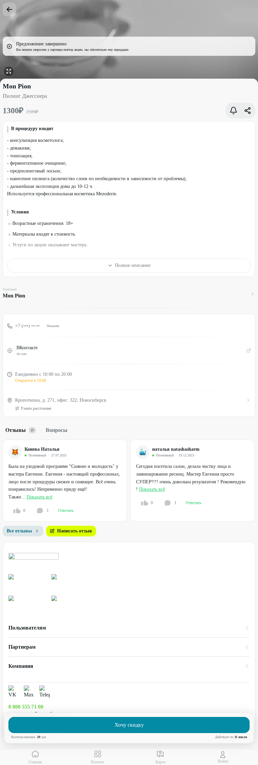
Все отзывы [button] (19, 530)
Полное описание (132, 265)
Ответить (66, 510)
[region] (130, 481)
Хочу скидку (129, 725)
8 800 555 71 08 (25, 707)
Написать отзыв (74, 530)
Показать (53, 326)
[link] (27, 582)
